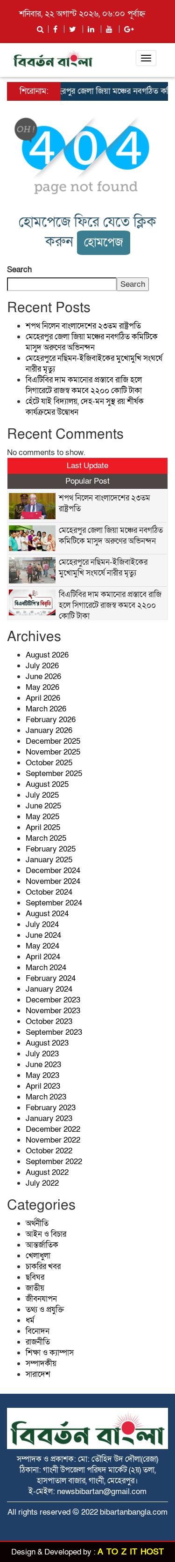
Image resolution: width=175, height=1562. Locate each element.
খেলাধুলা (38, 1255)
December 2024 (53, 870)
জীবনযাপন (41, 1298)
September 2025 (54, 773)
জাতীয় (35, 1288)
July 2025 (42, 795)
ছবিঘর (35, 1277)
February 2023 (51, 1107)
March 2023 (46, 1096)
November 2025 (53, 752)
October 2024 (49, 892)
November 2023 (53, 1010)
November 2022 (53, 1140)
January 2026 (49, 730)
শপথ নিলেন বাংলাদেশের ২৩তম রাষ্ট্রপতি (83, 326)
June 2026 (43, 676)
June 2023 (43, 1064)
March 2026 (46, 708)
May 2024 (42, 946)
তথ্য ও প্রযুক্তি (45, 1309)
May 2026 (42, 687)
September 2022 (54, 1161)
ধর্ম (30, 1320)
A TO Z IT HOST (131, 1552)
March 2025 (46, 838)
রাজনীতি (38, 1342)
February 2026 (51, 719)
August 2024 (47, 913)
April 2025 (43, 827)
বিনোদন (37, 1331)
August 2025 (47, 784)
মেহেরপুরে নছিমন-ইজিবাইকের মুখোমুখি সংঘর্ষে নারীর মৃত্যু (103, 567)
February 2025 (51, 849)
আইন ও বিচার (46, 1234)
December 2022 (53, 1129)
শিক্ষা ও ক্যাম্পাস (50, 1352)
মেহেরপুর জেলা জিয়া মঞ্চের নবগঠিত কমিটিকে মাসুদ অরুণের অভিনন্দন (92, 342)
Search (19, 269)
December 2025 (53, 741)
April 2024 (43, 956)
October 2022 (49, 1150)
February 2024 (51, 978)
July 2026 (42, 665)
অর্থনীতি (37, 1223)
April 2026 (43, 698)
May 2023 (42, 1075)
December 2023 (53, 999)
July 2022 (42, 1183)
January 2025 (49, 859)
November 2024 (53, 881)
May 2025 (42, 816)
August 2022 (47, 1172)
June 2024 (43, 935)
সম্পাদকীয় (41, 1363)
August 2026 (47, 655)
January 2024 (49, 989)
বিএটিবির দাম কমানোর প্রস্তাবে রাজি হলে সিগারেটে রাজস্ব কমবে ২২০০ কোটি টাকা (84, 385)
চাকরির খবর (43, 1266)
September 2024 (54, 902)
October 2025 (49, 762)
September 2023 (54, 1032)
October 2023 (49, 1021)
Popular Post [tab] (87, 481)
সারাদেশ (38, 1374)
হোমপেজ (103, 242)
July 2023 (42, 1053)
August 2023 (47, 1043)
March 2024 (46, 967)
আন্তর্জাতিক (42, 1245)
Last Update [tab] (87, 465)
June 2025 (43, 805)
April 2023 (43, 1086)
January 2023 (49, 1118)
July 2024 (42, 924)
